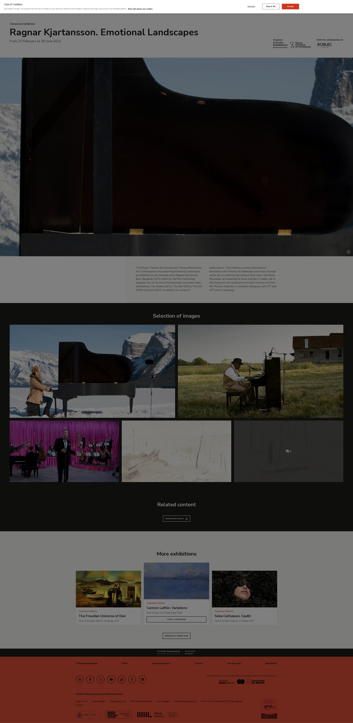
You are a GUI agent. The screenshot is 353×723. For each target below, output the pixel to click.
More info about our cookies (140, 9)
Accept (290, 6)
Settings (251, 6)
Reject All (271, 6)
